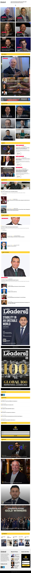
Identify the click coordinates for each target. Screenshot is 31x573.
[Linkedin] (4, 395)
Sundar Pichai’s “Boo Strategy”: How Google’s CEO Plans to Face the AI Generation (14, 456)
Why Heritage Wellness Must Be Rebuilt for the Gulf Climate (17, 297)
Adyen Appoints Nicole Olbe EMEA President (14, 86)
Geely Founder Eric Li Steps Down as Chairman (15, 92)
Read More (18, 153)
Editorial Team (24, 157)
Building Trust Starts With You (12, 291)
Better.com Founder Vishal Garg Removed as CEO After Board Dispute (11, 416)
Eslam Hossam (4, 230)
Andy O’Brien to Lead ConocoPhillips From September (11, 74)
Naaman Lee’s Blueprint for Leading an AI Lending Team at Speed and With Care (8, 138)
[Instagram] (2, 395)
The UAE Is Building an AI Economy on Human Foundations (16, 286)
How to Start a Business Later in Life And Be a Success (9, 191)
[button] (15, 5)
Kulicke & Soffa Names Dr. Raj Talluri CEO (23, 20)
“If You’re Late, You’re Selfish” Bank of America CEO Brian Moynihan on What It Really (23, 116)
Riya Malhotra (24, 146)
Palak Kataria (11, 18)
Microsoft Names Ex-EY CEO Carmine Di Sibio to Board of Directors (12, 482)
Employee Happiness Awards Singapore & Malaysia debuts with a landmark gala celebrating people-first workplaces (22, 171)
